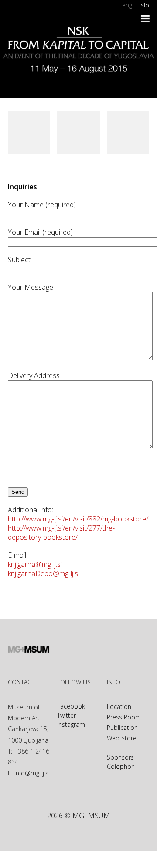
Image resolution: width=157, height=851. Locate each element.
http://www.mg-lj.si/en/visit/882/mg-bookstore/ (78, 519)
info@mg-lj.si (32, 773)
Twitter (66, 715)
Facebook (71, 706)
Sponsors (120, 757)
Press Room (124, 717)
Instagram (71, 724)
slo (145, 5)
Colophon (121, 766)
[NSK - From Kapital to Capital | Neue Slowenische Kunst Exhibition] (78, 38)
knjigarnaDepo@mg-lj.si (43, 573)
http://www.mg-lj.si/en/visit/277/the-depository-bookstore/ (61, 532)
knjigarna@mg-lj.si (35, 564)
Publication (122, 727)
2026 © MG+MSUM (78, 815)
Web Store (122, 738)
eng (127, 5)
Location (119, 706)
